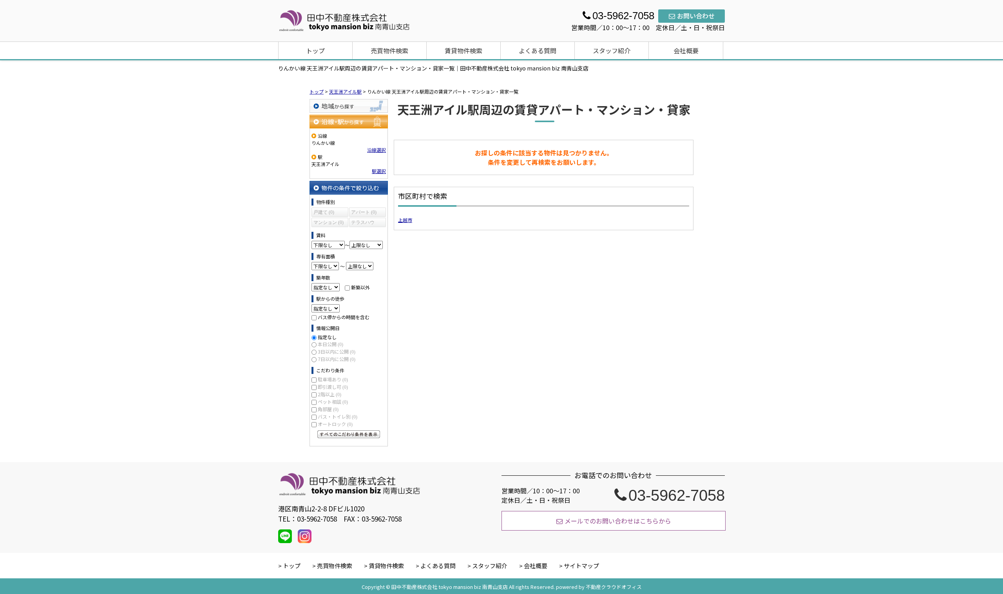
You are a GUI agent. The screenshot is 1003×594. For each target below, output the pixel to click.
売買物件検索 (389, 50)
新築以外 (360, 287)
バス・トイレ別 (337, 416)
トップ (315, 50)
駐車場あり (333, 379)
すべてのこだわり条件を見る (348, 434)
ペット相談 (333, 401)
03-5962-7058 (676, 495)
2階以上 (329, 394)
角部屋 (328, 409)
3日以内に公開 (336, 351)
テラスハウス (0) (363, 223)
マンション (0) (328, 222)
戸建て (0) (323, 212)
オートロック (335, 424)
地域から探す (349, 106)
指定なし (327, 337)
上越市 (405, 220)
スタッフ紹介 (611, 50)
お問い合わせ (696, 15)
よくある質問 (537, 50)
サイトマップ (581, 566)
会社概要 (686, 50)
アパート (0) (364, 212)
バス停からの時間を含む (343, 317)
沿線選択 (376, 149)
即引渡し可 (333, 386)
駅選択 (379, 171)
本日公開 (330, 344)
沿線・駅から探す (349, 121)
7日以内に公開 (336, 359)
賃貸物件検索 (463, 50)
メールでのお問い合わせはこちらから (618, 520)
